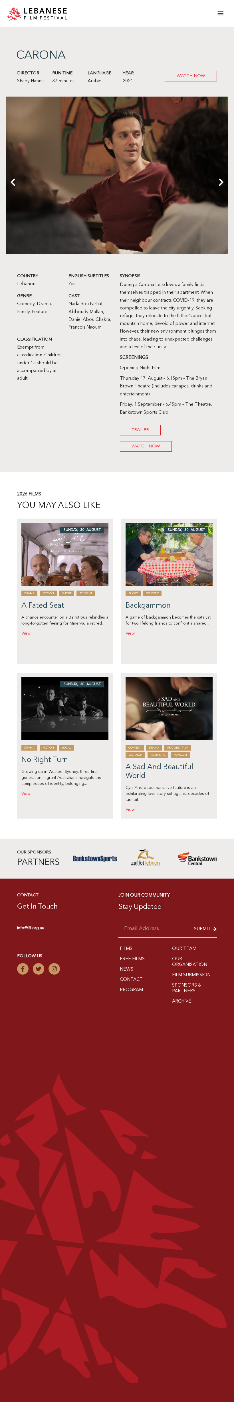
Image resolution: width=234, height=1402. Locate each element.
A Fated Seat (42, 605)
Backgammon (148, 605)
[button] (13, 220)
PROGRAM (131, 990)
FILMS (126, 949)
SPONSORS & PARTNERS (186, 988)
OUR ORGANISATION (189, 962)
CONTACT (131, 979)
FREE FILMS (132, 959)
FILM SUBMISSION (191, 975)
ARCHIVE (181, 1001)
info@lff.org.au (30, 928)
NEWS (126, 969)
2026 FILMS (29, 494)
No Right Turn (44, 760)
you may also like (58, 505)
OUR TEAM (184, 949)
